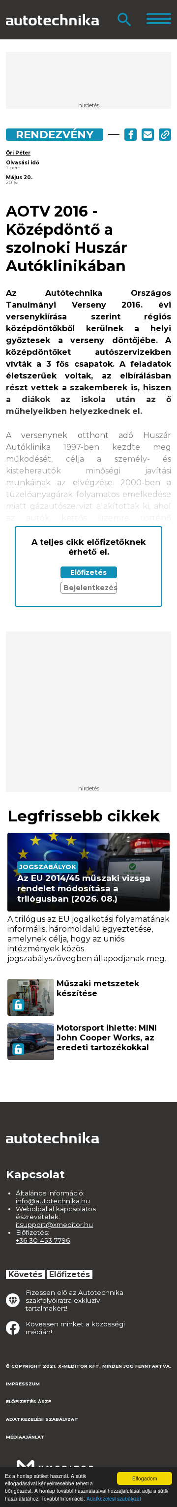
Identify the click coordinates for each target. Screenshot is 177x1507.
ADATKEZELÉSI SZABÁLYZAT (42, 1419)
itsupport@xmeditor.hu (54, 1224)
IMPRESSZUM (23, 1383)
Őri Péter (18, 153)
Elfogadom (144, 1478)
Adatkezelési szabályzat (114, 1498)
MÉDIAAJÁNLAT (25, 1437)
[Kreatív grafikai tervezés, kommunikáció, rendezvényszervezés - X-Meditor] (55, 1462)
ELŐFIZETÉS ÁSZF (28, 1401)
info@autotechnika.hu (53, 1201)
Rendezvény (54, 134)
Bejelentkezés (90, 588)
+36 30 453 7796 (43, 1240)
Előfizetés (88, 572)
